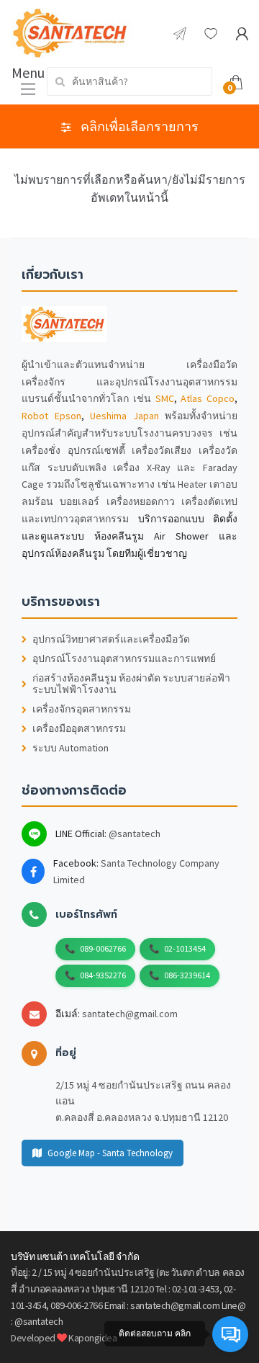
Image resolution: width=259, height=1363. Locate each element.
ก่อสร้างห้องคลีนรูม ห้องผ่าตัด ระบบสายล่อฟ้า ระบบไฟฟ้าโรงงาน (131, 684)
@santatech (134, 833)
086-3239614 (187, 975)
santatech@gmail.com (130, 1013)
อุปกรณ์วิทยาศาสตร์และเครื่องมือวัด (111, 639)
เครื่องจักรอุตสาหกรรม (81, 709)
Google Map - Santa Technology (110, 1153)
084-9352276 (103, 975)
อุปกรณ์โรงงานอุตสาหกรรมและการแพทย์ (124, 659)
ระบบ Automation (70, 748)
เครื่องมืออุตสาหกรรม (79, 729)
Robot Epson (51, 415)
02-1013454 (185, 948)
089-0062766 (103, 948)
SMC (164, 398)
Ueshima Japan (124, 415)
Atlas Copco (208, 398)
